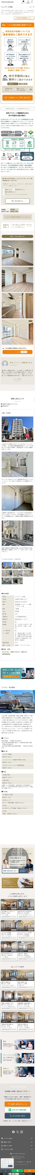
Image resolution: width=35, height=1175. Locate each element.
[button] (2, 702)
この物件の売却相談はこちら (23, 18)
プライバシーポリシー (24, 1164)
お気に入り (23, 3)
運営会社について (27, 1121)
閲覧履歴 (28, 3)
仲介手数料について (21, 1161)
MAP (16, 404)
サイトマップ (15, 1164)
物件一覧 (29, 1161)
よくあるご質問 (16, 1121)
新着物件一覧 (7, 1121)
